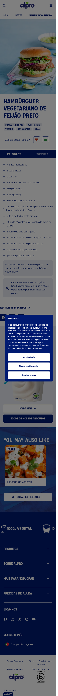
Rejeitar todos (29, 375)
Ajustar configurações (29, 366)
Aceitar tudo (29, 357)
